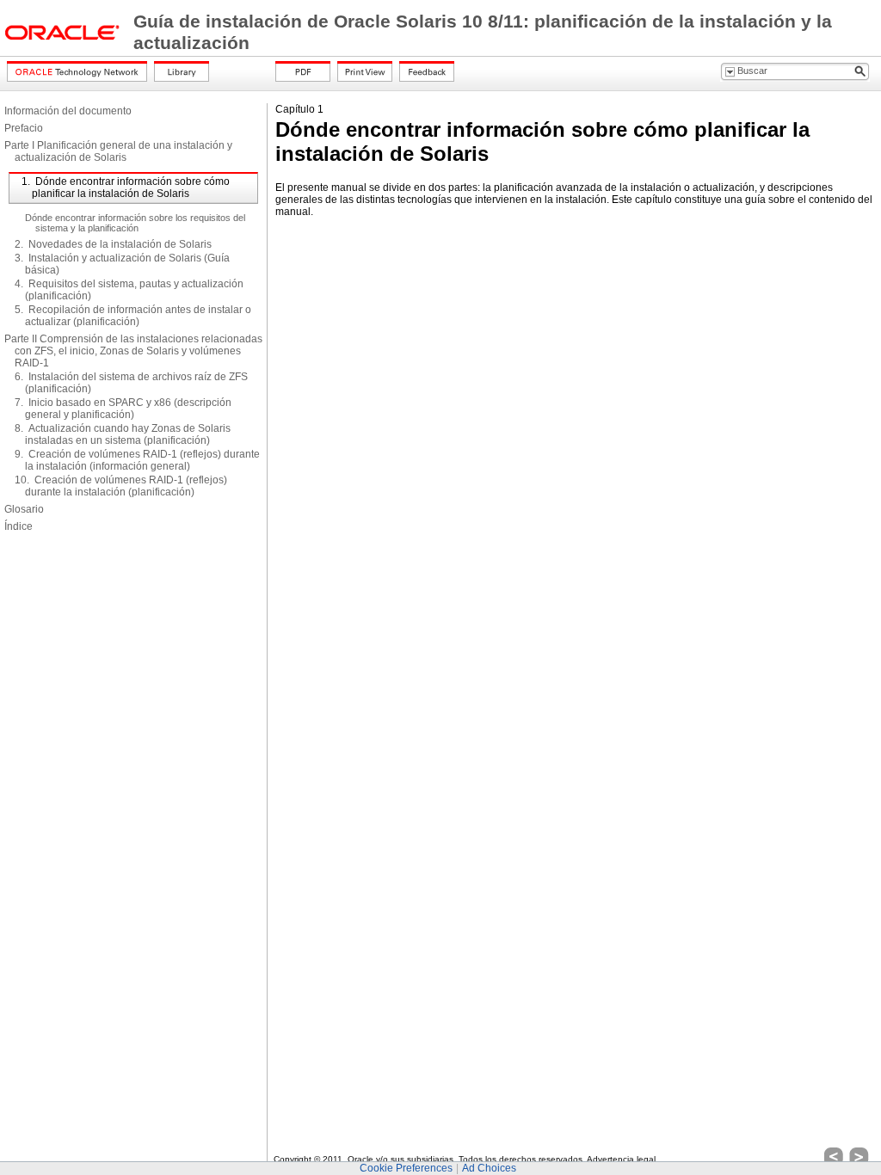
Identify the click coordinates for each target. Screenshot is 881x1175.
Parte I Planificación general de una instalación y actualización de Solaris (118, 151)
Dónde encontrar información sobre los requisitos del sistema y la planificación (135, 222)
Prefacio (23, 128)
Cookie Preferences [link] (406, 1168)
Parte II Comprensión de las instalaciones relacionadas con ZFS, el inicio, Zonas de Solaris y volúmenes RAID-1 (133, 351)
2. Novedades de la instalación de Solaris (113, 244)
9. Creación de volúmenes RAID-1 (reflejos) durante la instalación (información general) (137, 460)
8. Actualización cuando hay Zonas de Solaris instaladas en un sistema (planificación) (123, 434)
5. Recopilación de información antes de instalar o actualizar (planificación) (133, 316)
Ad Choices (489, 1168)
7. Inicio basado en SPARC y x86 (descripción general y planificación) (123, 409)
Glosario (24, 509)
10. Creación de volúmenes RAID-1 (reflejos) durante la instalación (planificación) (121, 486)
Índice (18, 526)
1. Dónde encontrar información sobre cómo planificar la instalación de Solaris (126, 187)
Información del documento (68, 111)
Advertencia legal (621, 1159)
